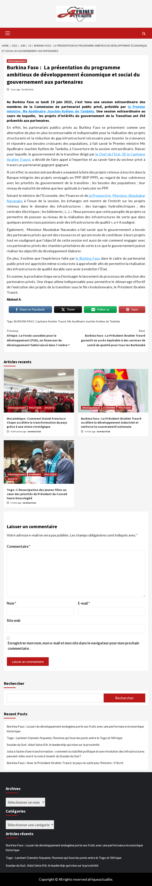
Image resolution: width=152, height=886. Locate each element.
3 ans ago (15, 89)
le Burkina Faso (88, 258)
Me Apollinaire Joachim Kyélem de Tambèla (93, 321)
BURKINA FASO (24, 321)
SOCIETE (49, 407)
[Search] (143, 33)
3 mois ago (90, 431)
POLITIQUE (35, 407)
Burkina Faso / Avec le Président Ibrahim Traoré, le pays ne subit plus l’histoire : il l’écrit (65, 763)
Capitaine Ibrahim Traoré (50, 321)
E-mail (84, 603)
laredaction (28, 89)
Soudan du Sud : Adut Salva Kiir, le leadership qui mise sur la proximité (53, 744)
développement (17, 60)
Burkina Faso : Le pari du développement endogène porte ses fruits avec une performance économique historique (75, 728)
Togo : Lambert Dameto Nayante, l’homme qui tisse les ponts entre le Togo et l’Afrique (64, 738)
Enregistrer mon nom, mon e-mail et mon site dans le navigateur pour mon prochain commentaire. (73, 646)
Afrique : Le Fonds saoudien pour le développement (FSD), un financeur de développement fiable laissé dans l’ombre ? (38, 338)
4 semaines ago (18, 431)
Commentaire (18, 546)
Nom (11, 603)
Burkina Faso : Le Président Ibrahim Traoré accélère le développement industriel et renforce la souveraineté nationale (111, 422)
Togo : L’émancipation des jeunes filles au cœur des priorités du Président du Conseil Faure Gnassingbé (37, 494)
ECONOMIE (109, 407)
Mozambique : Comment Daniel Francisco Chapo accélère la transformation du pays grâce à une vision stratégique (37, 422)
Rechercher (14, 683)
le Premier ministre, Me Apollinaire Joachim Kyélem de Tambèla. (76, 108)
